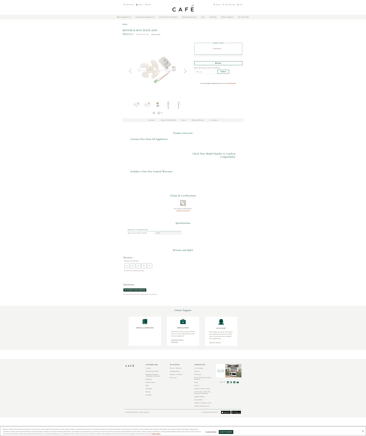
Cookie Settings (210, 432)
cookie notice (155, 434)
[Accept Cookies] (363, 431)
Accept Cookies (226, 432)
